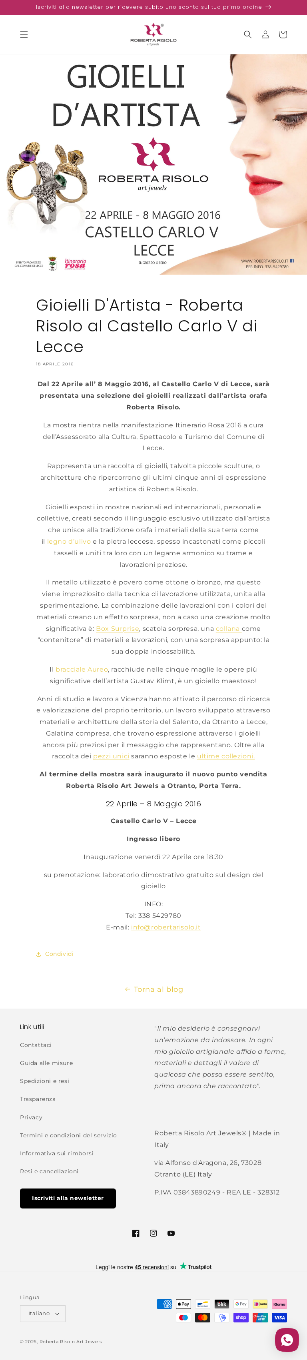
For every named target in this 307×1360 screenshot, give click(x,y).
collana (229, 628)
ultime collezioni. (226, 756)
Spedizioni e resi (44, 1081)
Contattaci (36, 1045)
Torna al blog (158, 989)
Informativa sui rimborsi (57, 1153)
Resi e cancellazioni (49, 1171)
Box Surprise (117, 628)
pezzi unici (111, 756)
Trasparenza (38, 1099)
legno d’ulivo (69, 541)
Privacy (31, 1117)
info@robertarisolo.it (166, 927)
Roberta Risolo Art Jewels (71, 1341)
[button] (24, 34)
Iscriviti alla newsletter (68, 1198)
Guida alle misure (46, 1063)
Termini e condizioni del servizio (68, 1135)
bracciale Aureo (82, 669)
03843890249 (197, 1192)
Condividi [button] (59, 953)
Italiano (39, 1313)
